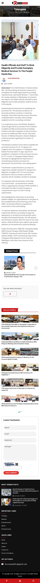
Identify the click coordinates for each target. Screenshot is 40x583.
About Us (4, 543)
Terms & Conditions (7, 553)
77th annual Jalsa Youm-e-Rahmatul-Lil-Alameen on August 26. (18, 389)
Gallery (3, 546)
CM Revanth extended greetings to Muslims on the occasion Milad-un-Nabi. (17, 358)
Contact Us (4, 550)
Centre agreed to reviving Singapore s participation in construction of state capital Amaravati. (25, 500)
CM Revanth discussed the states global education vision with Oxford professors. (19, 405)
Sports (3, 525)
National (4, 519)
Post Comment (11, 473)
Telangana (19, 12)
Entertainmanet (6, 522)
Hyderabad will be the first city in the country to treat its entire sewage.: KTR (19, 275)
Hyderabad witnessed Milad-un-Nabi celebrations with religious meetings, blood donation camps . (19, 343)
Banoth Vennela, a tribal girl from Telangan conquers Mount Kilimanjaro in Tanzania (26, 491)
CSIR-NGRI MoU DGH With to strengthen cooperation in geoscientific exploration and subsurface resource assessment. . (18, 326)
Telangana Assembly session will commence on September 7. (17, 374)
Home (12, 12)
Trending (4, 516)
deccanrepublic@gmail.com (16, 564)
